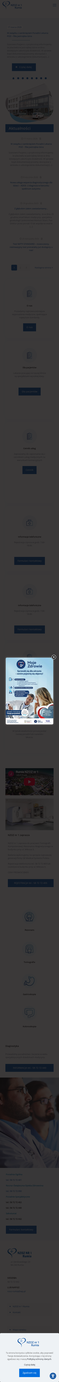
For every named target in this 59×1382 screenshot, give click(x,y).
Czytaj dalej (29, 1364)
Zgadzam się (29, 1372)
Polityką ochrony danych (39, 1359)
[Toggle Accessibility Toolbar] (53, 1376)
